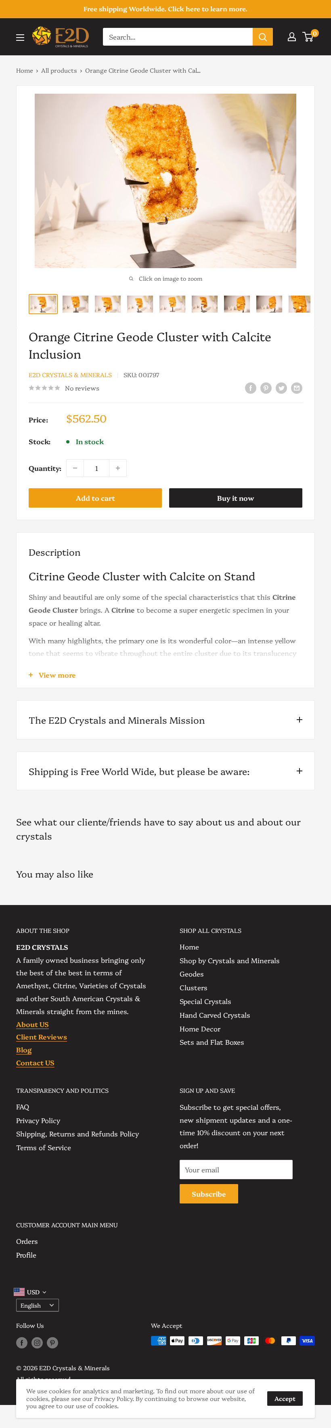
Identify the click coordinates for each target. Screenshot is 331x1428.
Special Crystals (205, 1001)
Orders (27, 1240)
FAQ (22, 1106)
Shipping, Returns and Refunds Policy (77, 1133)
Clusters (193, 987)
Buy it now (235, 497)
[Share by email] (296, 387)
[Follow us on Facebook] (21, 1342)
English (31, 1305)
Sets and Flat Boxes (212, 1041)
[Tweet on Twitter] (281, 387)
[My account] (292, 36)
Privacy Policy (38, 1120)
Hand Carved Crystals (215, 1014)
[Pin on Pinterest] (266, 387)
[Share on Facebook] (250, 387)
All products (59, 70)
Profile (26, 1254)
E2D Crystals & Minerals (70, 374)
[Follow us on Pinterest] (52, 1342)
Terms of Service (43, 1147)
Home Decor (200, 1028)
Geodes (192, 973)
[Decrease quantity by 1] (75, 468)
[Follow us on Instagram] (37, 1342)
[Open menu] (20, 37)
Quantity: (45, 467)
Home (24, 70)
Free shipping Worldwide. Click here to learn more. (165, 8)
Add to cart (95, 497)
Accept (284, 1398)
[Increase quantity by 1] (117, 468)
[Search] (263, 37)
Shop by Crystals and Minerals (230, 960)
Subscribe (209, 1193)
